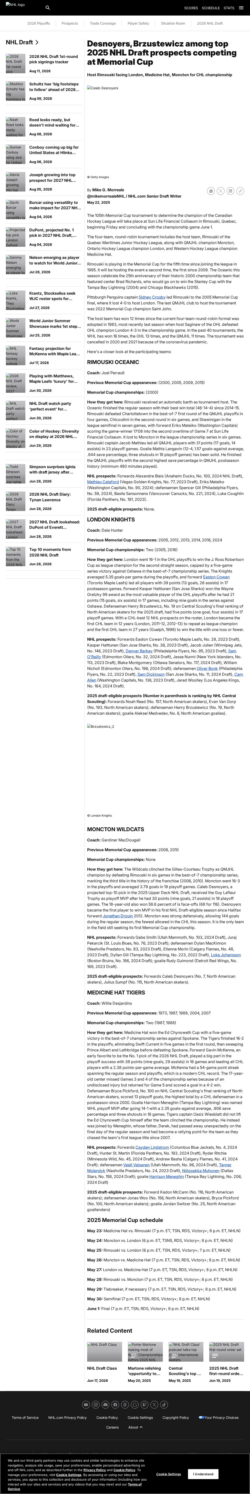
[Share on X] (221, 191)
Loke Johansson (226, 954)
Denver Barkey (139, 650)
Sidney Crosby (152, 297)
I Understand (203, 1474)
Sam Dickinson (151, 674)
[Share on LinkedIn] (230, 191)
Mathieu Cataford (103, 481)
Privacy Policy (94, 1470)
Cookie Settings (68, 1475)
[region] (125, 1473)
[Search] (48, 8)
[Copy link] (240, 191)
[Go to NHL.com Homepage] (23, 8)
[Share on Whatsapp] (211, 191)
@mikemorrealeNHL (106, 196)
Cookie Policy (124, 1470)
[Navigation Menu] (241, 8)
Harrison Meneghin (166, 1176)
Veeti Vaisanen (136, 1164)
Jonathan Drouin (118, 915)
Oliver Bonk (207, 668)
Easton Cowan (216, 576)
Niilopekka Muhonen (200, 1170)
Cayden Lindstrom (152, 1147)
